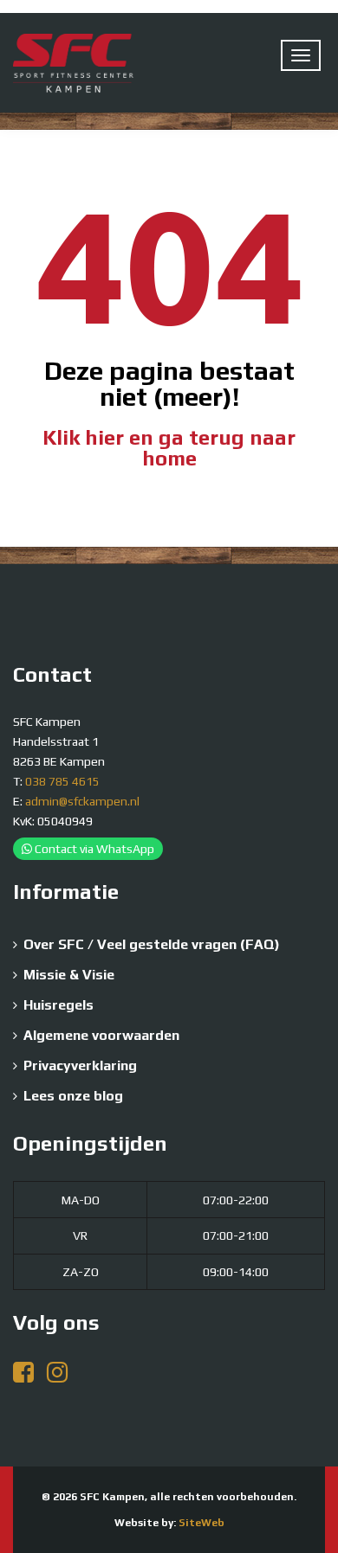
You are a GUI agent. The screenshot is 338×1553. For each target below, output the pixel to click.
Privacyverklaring (80, 1065)
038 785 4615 (62, 781)
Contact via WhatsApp (93, 849)
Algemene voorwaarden (101, 1035)
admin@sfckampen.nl (82, 801)
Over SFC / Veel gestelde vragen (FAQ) (151, 944)
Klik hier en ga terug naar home (169, 448)
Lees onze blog (73, 1096)
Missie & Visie (68, 974)
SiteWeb (201, 1523)
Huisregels (58, 1005)
